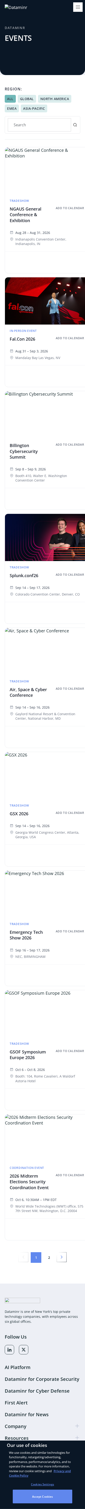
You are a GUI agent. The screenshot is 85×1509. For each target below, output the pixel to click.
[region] (42, 1475)
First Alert (16, 1402)
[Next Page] (62, 1257)
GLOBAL (27, 99)
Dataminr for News (27, 1414)
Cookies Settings (42, 1484)
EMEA (12, 108)
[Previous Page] (23, 1257)
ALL (10, 99)
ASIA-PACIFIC (34, 108)
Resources (17, 1438)
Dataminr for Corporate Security (42, 1379)
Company (15, 1426)
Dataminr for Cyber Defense (37, 1391)
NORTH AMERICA (54, 99)
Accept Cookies (42, 1497)
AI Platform (17, 1367)
